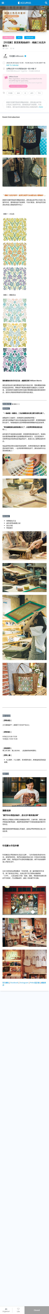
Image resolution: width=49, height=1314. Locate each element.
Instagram (24, 983)
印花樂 (10, 93)
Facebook (14, 983)
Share (43, 8)
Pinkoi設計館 (35, 983)
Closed (37, 1310)
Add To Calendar (12, 65)
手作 (39, 93)
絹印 (32, 93)
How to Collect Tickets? (18, 86)
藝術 (18, 93)
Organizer (6, 1311)
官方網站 (6, 983)
